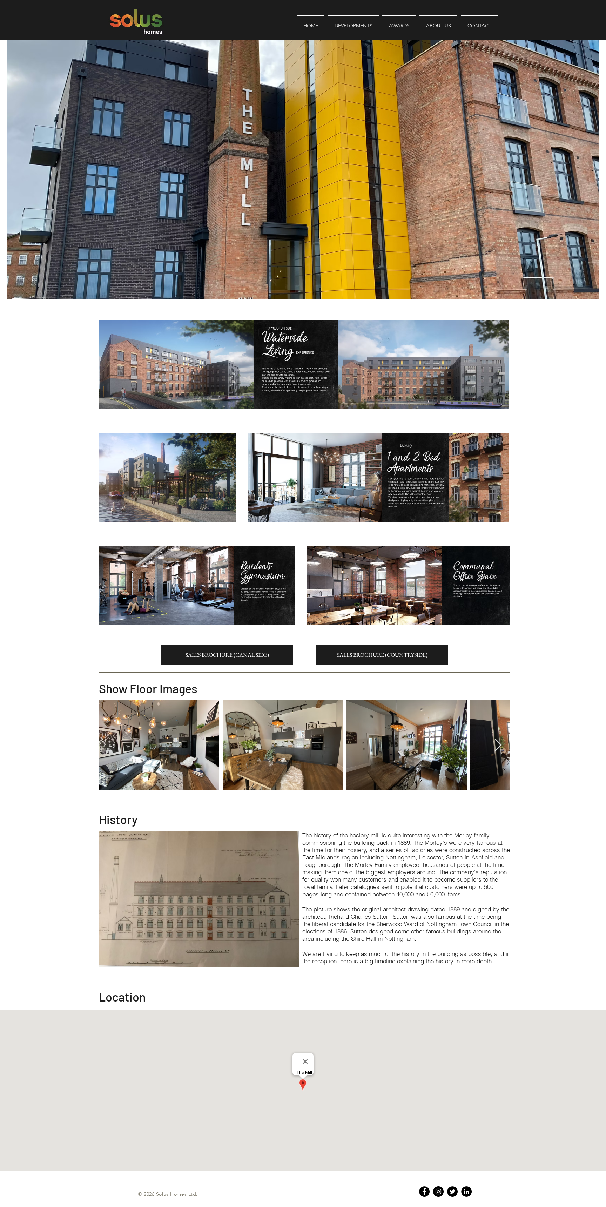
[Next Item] (498, 745)
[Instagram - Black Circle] (438, 1191)
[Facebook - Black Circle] (424, 1191)
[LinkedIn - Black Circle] (466, 1191)
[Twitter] (452, 1191)
